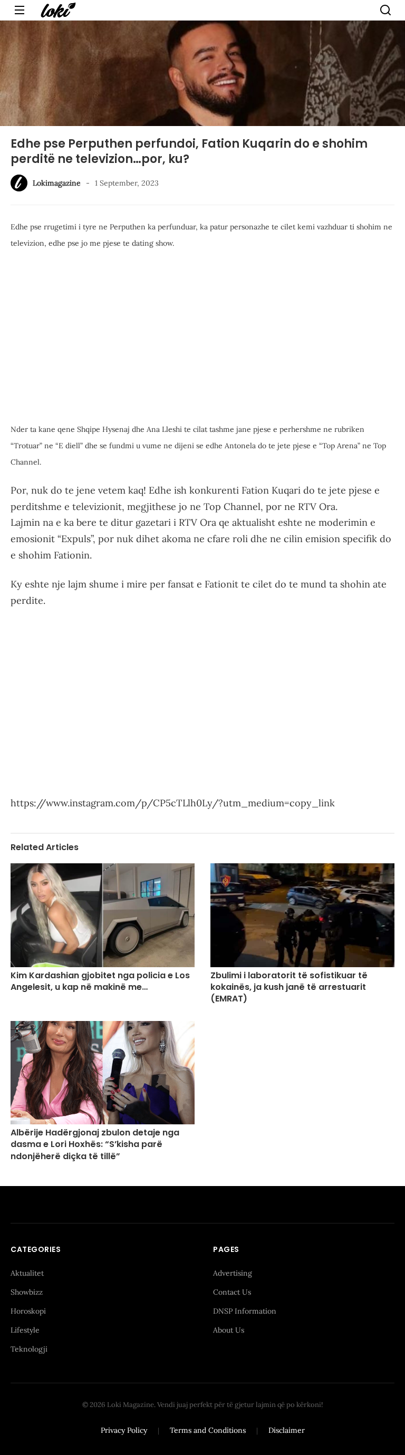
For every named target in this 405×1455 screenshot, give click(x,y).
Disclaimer (286, 1430)
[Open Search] (385, 10)
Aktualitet (27, 1273)
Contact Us (232, 1292)
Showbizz (27, 1292)
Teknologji (29, 1349)
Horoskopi (28, 1311)
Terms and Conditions (208, 1430)
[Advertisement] (202, 337)
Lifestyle (25, 1330)
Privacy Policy (124, 1430)
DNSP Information (244, 1311)
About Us (228, 1330)
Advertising (232, 1273)
